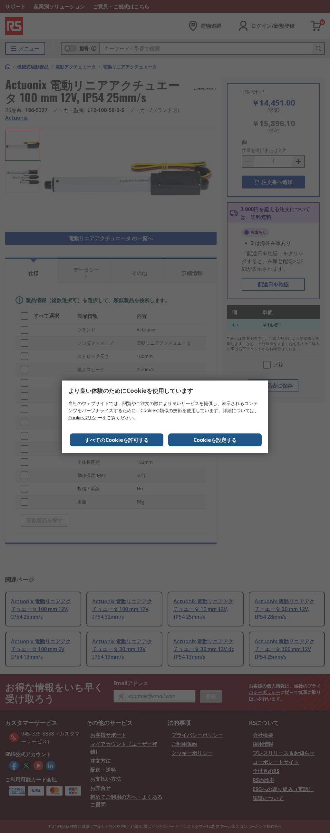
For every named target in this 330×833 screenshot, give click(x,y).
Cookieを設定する (215, 439)
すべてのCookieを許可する (117, 439)
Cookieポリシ (82, 417)
